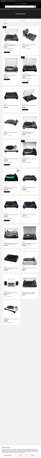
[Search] (35, 6)
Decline (32, 455)
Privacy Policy (22, 452)
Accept (20, 455)
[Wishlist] (37, 3)
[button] (1, 4)
